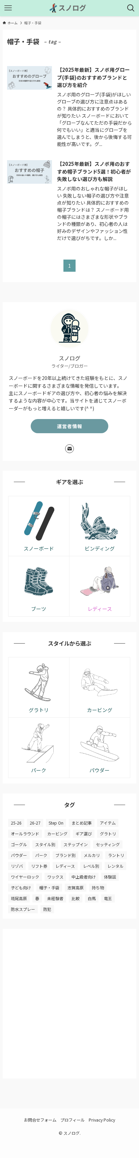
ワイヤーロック (25, 877)
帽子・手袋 (49, 887)
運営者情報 (69, 426)
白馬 (92, 898)
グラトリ (108, 833)
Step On (56, 823)
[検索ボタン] (131, 8)
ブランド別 (65, 855)
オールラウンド (25, 833)
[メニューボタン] (8, 8)
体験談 (110, 877)
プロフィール (72, 1120)
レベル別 (91, 866)
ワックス (55, 877)
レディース (65, 866)
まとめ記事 (82, 823)
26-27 (35, 823)
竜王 (108, 898)
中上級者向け (84, 877)
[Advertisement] (69, 1003)
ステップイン (75, 844)
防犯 (47, 909)
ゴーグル (19, 844)
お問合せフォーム (40, 1120)
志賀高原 (75, 887)
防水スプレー (23, 909)
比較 (76, 898)
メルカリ (92, 855)
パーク (41, 855)
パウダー (19, 855)
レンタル (115, 866)
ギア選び (84, 833)
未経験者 (55, 898)
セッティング (108, 844)
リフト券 (39, 866)
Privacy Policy (102, 1120)
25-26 (16, 823)
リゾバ (17, 866)
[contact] (69, 448)
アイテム (108, 823)
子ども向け (21, 887)
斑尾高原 (19, 898)
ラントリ (116, 855)
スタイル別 (45, 844)
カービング (57, 833)
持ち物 (98, 887)
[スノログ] (69, 8)
